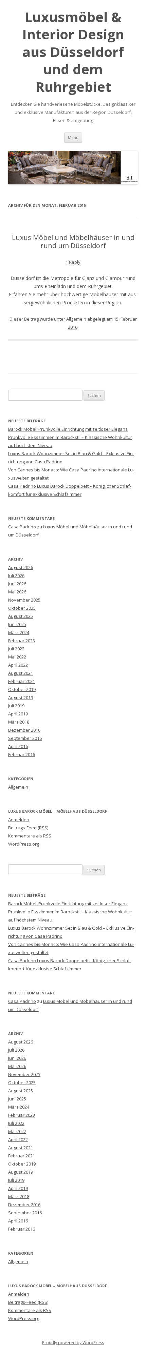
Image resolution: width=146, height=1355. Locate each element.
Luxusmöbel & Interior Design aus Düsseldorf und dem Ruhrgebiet (73, 51)
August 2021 (20, 673)
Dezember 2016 (24, 730)
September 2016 (25, 738)
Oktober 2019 (22, 689)
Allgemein (76, 319)
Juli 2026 (16, 575)
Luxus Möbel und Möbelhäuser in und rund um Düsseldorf (73, 241)
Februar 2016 (21, 754)
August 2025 (20, 616)
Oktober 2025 (22, 608)
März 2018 (18, 722)
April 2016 (18, 746)
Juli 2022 (16, 649)
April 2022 (18, 665)
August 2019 (20, 697)
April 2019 (18, 714)
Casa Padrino (22, 527)
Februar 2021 (21, 681)
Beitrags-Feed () (28, 828)
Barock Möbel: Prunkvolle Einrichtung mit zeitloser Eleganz (68, 429)
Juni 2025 (17, 624)
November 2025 (24, 600)
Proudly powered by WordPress (73, 1343)
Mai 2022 (17, 657)
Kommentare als (29, 836)
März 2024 (18, 632)
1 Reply (73, 262)
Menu (73, 137)
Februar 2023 (21, 641)
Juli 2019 (16, 706)
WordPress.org (23, 844)
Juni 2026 (17, 584)
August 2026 (20, 567)
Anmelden (18, 819)
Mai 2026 (17, 592)
